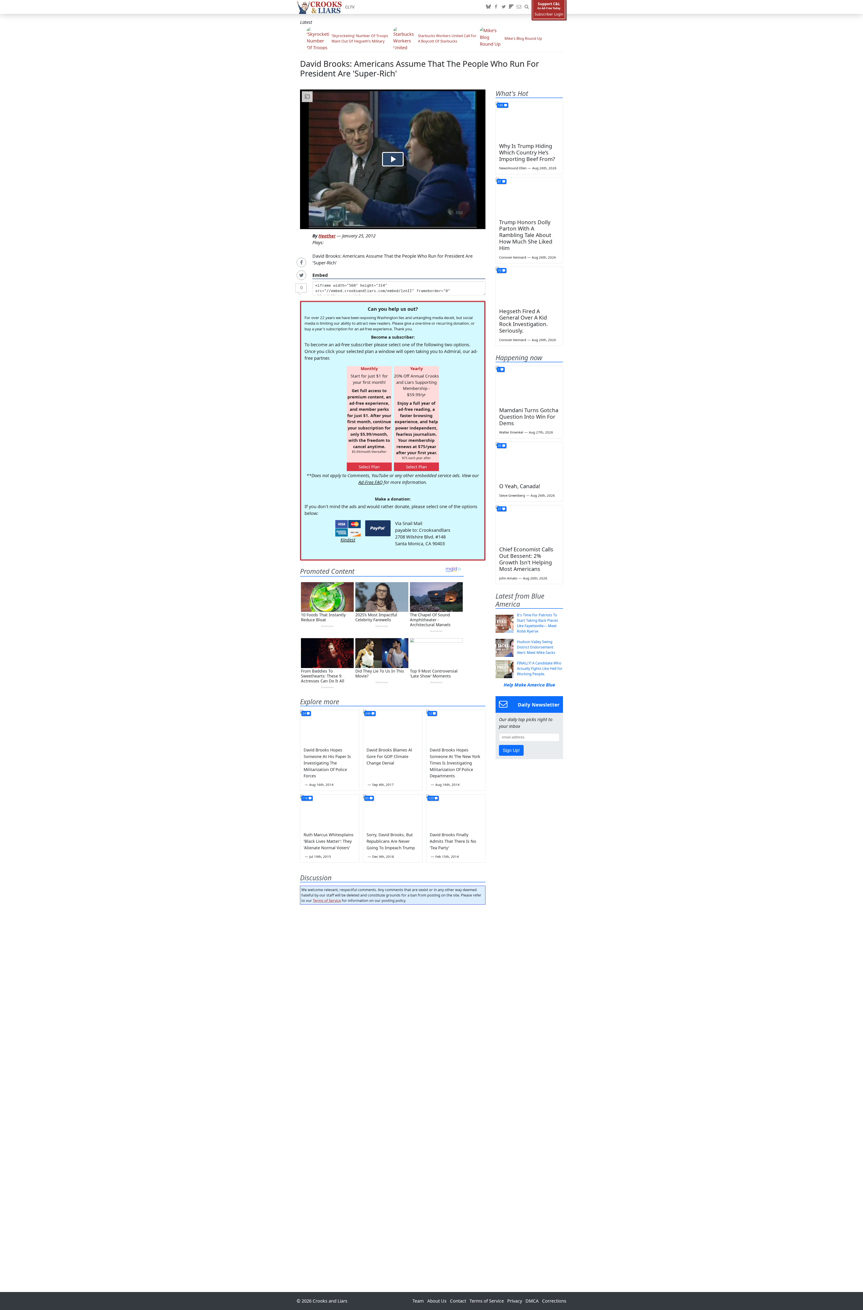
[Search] (526, 7)
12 (430, 713)
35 (499, 445)
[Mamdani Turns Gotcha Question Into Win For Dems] (529, 385)
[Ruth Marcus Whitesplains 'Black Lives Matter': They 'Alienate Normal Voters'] (329, 811)
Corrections (554, 1301)
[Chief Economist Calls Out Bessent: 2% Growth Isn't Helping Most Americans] (529, 524)
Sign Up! (511, 750)
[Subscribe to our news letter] (519, 7)
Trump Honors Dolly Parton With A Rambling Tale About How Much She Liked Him (525, 235)
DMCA (532, 1301)
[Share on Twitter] (301, 275)
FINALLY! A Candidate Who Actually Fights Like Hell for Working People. (540, 668)
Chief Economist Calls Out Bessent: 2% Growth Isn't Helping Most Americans (526, 558)
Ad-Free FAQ (370, 482)
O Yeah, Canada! (519, 486)
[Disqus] (392, 1085)
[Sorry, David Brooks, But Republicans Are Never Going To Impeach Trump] (392, 811)
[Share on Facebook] (301, 262)
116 (305, 798)
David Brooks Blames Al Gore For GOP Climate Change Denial (389, 756)
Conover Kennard (512, 257)
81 (499, 181)
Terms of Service (327, 900)
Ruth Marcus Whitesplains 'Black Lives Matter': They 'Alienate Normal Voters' (329, 841)
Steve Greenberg (512, 495)
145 (500, 105)
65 (367, 798)
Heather (327, 236)
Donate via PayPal (378, 528)
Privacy (514, 1301)
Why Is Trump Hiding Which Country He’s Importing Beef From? (527, 152)
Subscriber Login (549, 14)
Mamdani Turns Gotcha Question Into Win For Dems (528, 416)
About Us (437, 1301)
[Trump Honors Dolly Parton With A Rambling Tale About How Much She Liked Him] (529, 197)
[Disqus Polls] (393, 966)
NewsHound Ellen (513, 168)
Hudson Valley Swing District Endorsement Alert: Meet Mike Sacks (536, 647)
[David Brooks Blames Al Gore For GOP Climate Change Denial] (392, 726)
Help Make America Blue (529, 685)
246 (368, 713)
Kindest (347, 540)
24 (304, 713)
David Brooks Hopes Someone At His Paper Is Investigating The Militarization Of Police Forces (327, 762)
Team (418, 1301)
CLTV (350, 7)
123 (431, 798)
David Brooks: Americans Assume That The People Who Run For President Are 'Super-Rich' (419, 68)
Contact (458, 1301)
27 (499, 509)
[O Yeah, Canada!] (529, 461)
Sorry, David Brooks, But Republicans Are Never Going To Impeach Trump (391, 841)
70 (499, 270)
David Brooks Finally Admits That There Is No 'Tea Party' (453, 841)
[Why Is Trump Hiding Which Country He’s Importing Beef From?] (529, 120)
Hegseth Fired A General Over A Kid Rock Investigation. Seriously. (523, 320)
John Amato (508, 578)
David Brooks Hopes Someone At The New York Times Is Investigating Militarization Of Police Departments (455, 762)
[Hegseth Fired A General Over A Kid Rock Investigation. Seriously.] (529, 286)
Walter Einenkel (511, 432)
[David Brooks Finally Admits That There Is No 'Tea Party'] (455, 811)
